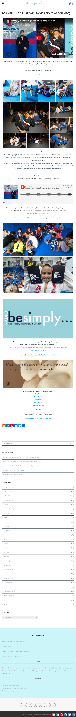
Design (39, 517)
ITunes (25, 347)
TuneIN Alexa (47, 347)
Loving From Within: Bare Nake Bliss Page (15, 651)
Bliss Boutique (6, 646)
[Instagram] (30, 705)
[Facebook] (20, 705)
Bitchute (37, 350)
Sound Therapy (39, 582)
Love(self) (39, 561)
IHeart (30, 347)
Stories (39, 587)
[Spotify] (50, 705)
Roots (39, 574)
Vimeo (32, 350)
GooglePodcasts (38, 347)
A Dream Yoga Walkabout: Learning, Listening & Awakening (20, 457)
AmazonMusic (13, 347)
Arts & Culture (39, 491)
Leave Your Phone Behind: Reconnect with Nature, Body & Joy (21, 461)
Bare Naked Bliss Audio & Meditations (14, 641)
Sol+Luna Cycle (39, 578)
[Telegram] (55, 705)
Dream (39, 522)
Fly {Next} (39, 530)
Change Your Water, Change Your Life (38, 418)
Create (39, 504)
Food (39, 535)
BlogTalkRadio (56, 347)
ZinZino (38, 409)
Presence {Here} (39, 569)
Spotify (21, 347)
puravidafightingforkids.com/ (30, 218)
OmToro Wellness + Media (47, 355)
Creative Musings (39, 509)
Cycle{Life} (39, 513)
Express (39, 526)
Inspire (39, 548)
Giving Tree (39, 539)
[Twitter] (25, 705)
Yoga (39, 604)
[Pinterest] (35, 705)
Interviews (39, 552)
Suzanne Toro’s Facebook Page (12, 656)
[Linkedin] (40, 705)
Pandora (64, 347)
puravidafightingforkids (55, 218)
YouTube (43, 350)
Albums (39, 487)
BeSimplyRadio (39, 496)
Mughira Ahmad (13, 685)
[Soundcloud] (45, 705)
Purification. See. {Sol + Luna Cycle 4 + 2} (15, 470)
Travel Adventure (39, 595)
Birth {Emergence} (39, 500)
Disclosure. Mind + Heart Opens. (12, 474)
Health (39, 543)
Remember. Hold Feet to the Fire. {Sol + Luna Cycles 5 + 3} (20, 466)
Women (39, 600)
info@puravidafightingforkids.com (38, 213)
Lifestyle (39, 556)
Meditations (39, 565)
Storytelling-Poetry (39, 591)
